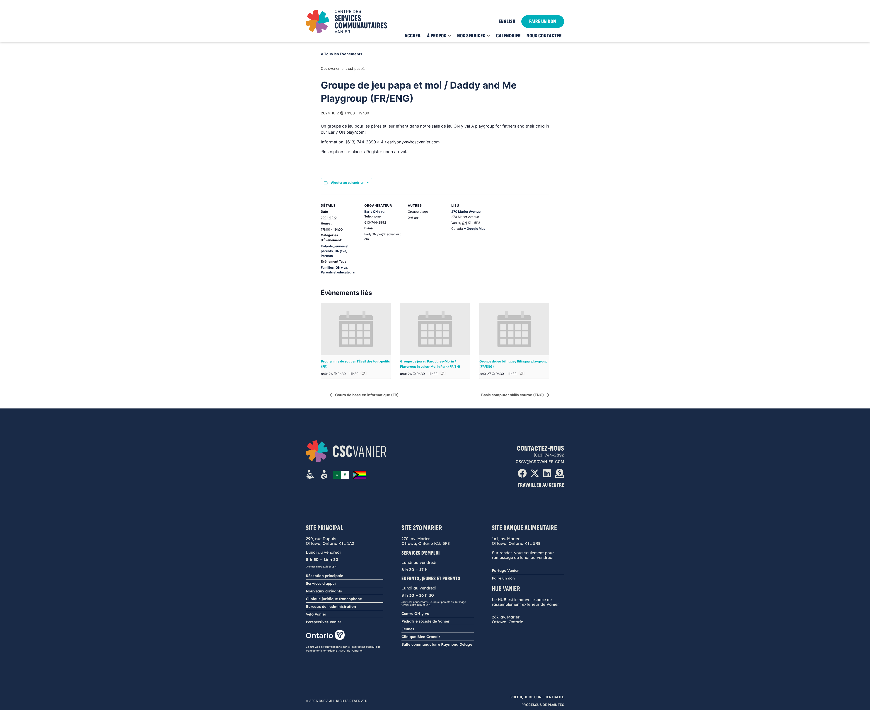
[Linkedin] (547, 473)
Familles (327, 267)
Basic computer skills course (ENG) (513, 395)
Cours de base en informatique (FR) (366, 395)
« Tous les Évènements (341, 54)
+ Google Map (475, 228)
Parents (327, 256)
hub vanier (506, 588)
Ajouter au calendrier (347, 182)
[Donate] (559, 473)
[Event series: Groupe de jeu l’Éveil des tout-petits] (363, 373)
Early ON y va (374, 211)
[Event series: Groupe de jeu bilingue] (521, 373)
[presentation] (356, 329)
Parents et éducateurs (338, 272)
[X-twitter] (534, 473)
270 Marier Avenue (466, 211)
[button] (439, 36)
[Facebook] (522, 473)
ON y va (340, 251)
